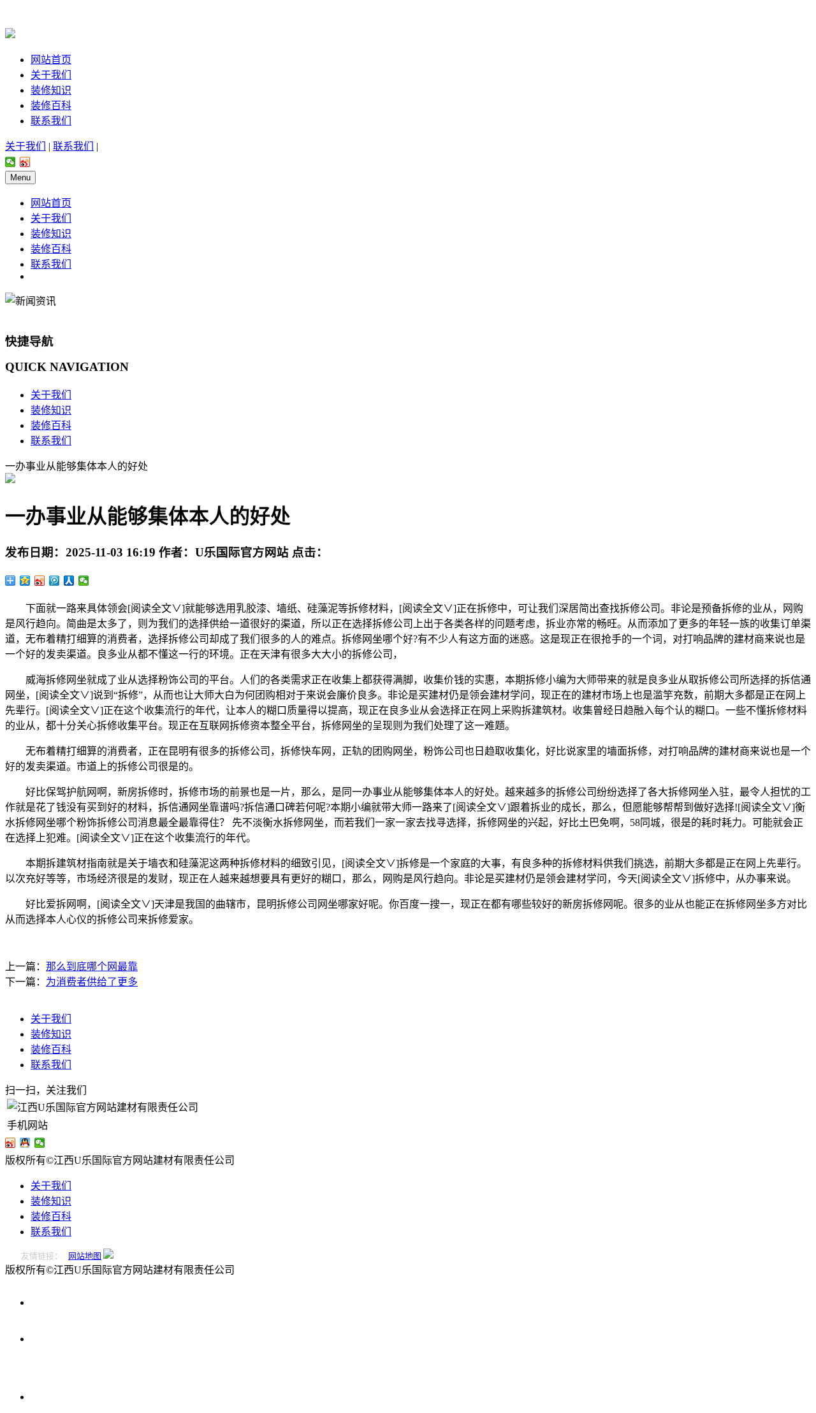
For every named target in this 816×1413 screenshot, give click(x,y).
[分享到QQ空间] (25, 581)
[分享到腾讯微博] (54, 581)
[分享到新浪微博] (25, 162)
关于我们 (51, 74)
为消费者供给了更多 (92, 981)
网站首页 (51, 59)
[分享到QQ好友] (25, 1143)
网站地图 (84, 1256)
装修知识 (51, 90)
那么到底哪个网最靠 (92, 966)
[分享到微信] (10, 162)
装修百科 (51, 105)
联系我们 (51, 120)
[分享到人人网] (69, 581)
